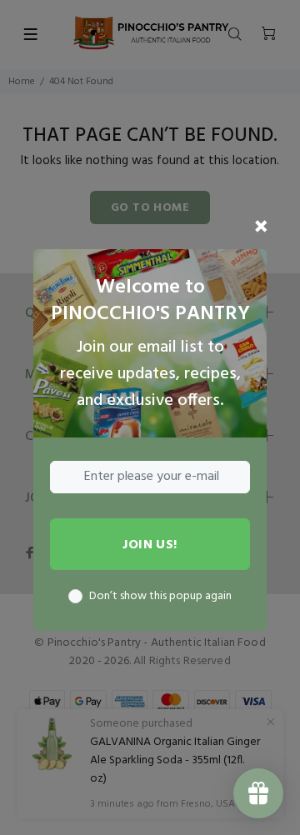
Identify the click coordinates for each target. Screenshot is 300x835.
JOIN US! (150, 545)
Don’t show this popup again (160, 597)
